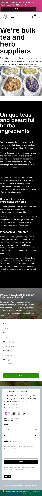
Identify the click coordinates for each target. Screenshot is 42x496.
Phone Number (9, 342)
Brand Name (8, 351)
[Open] (12, 17)
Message (6, 360)
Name (5, 324)
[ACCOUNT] (39, 17)
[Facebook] (6, 476)
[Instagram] (9, 476)
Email (5, 333)
